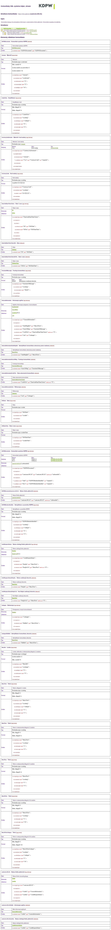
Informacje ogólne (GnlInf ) (13, 32)
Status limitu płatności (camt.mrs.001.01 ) (16, 31)
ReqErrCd (14, 554)
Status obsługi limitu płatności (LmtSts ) (16, 34)
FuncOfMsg (15, 309)
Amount (23, 144)
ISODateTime (15, 263)
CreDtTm (14, 312)
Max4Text (14, 598)
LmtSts (14, 881)
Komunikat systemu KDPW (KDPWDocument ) (15, 30)
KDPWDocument (33, 30)
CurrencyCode (54, 148)
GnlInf (13, 878)
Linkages (14, 393)
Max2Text (14, 584)
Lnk (13, 315)
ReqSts (14, 551)
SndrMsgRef (15, 307)
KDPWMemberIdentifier (56, 459)
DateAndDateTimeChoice (18, 379)
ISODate (14, 249)
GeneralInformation (28, 32)
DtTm (13, 213)
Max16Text (15, 352)
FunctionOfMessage (17, 366)
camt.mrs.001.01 (33, 31)
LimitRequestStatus (33, 34)
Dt (12, 210)
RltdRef (14, 612)
